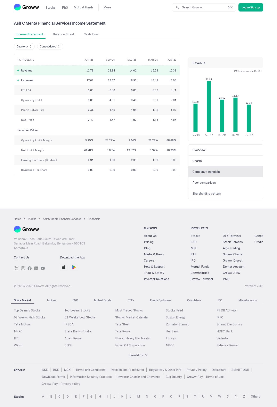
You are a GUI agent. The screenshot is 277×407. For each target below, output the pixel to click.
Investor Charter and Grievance (139, 377)
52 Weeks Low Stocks (80, 317)
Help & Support (154, 266)
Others (255, 396)
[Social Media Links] (16, 268)
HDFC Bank (225, 331)
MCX (67, 370)
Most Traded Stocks (129, 310)
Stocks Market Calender (131, 317)
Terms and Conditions (91, 370)
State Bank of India (78, 331)
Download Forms (53, 377)
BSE (56, 370)
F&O (194, 242)
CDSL (69, 345)
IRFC (220, 317)
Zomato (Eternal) (177, 324)
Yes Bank (172, 331)
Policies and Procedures (127, 370)
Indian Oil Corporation (130, 345)
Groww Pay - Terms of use (205, 377)
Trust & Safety (154, 273)
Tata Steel (122, 324)
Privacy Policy (196, 370)
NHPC (18, 331)
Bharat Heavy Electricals (132, 338)
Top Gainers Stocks (27, 310)
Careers (149, 260)
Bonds (258, 236)
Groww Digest (233, 260)
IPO (193, 260)
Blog (147, 248)
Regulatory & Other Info (165, 370)
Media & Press (154, 254)
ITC (16, 338)
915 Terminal (232, 236)
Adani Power (73, 338)
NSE (45, 370)
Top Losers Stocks (77, 310)
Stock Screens (233, 242)
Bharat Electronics (229, 324)
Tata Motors (22, 324)
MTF (194, 248)
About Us (150, 236)
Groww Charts (233, 254)
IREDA (69, 324)
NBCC (170, 345)
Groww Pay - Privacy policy (61, 384)
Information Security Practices (91, 377)
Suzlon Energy (175, 317)
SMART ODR (240, 370)
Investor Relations (156, 279)
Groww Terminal (202, 279)
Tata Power (123, 331)
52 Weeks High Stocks (30, 317)
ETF (193, 254)
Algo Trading (231, 248)
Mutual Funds (200, 266)
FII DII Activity (227, 310)
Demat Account (234, 266)
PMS (226, 279)
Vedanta (222, 338)
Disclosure (219, 370)
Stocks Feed (174, 310)
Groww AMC (231, 273)
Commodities (200, 273)
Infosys (171, 338)
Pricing (149, 242)
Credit (258, 242)
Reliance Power (227, 345)
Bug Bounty (173, 377)
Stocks (195, 236)
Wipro (18, 345)
